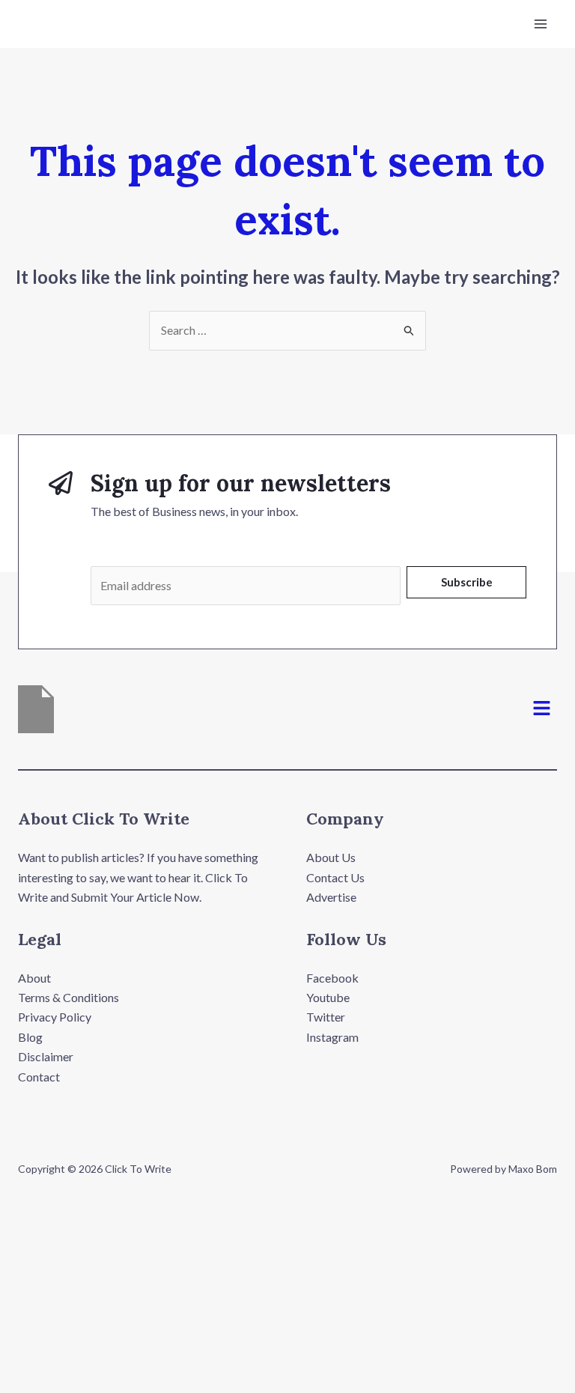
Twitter (325, 1017)
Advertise (331, 897)
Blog (30, 1037)
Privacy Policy (54, 1017)
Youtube (328, 997)
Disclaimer (45, 1056)
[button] (542, 710)
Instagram (332, 1037)
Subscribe (467, 582)
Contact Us (335, 877)
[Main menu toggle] (540, 23)
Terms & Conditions (68, 997)
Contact (39, 1076)
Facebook (332, 978)
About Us (331, 857)
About (34, 978)
